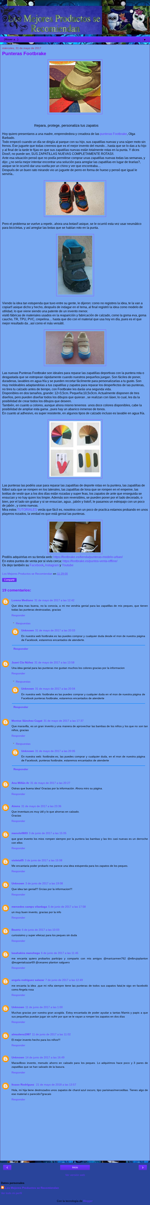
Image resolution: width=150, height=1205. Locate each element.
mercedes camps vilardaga (29, 906)
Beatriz (16, 929)
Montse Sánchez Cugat (27, 720)
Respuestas (23, 623)
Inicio (75, 1167)
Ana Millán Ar (20, 782)
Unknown (27, 630)
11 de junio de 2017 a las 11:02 (51, 1034)
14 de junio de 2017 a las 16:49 (44, 1057)
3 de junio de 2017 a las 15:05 (47, 833)
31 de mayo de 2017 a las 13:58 (54, 662)
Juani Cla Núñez (22, 662)
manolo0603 (20, 833)
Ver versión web (75, 1174)
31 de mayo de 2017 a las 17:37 (64, 720)
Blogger (88, 1200)
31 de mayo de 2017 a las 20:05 (55, 751)
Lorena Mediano (22, 600)
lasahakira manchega (26, 953)
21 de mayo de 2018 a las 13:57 (56, 1084)
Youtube (67, 565)
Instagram (52, 565)
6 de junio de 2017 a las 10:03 (40, 929)
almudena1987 (21, 1034)
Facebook (37, 565)
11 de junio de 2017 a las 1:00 (44, 1007)
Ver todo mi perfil (11, 1193)
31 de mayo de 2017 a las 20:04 (55, 688)
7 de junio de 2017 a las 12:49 (64, 980)
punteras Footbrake (113, 133)
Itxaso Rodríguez (23, 1084)
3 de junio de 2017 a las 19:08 (44, 883)
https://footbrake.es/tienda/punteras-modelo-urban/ (88, 557)
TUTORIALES (27, 509)
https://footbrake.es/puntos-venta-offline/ (89, 561)
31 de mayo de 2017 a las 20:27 (50, 782)
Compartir (9, 580)
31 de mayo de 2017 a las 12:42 (54, 600)
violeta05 (18, 860)
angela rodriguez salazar (28, 980)
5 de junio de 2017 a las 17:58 (67, 906)
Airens (16, 806)
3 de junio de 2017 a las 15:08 (43, 860)
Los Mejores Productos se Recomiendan (32, 1187)
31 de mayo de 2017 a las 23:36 (41, 806)
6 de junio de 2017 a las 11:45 (59, 953)
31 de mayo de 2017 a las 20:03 (55, 630)
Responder (18, 615)
